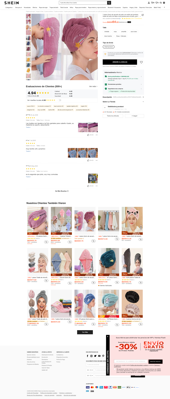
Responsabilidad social (33, 357)
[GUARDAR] (141, 62)
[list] (101, 355)
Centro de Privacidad (32, 393)
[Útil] (88, 135)
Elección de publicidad (70, 395)
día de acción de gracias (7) (65, 110)
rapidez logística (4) (72, 106)
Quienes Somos (31, 355)
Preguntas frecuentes (62, 357)
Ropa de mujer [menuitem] (43, 7)
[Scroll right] (164, 7)
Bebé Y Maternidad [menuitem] (159, 7)
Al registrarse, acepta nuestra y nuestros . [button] (137, 366)
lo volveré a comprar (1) (44, 106)
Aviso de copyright (49, 395)
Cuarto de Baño (48, 11)
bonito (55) (51, 110)
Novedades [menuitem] (27, 7)
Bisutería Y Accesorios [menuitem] (114, 7)
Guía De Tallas (46, 368)
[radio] (107, 31)
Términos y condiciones (65, 393)
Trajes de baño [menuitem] (54, 7)
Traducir (28, 127)
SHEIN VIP (45, 370)
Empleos (29, 359)
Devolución (45, 357)
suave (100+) (31, 106)
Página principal (30, 11)
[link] (152, 2)
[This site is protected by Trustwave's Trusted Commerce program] (87, 391)
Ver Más (85, 332)
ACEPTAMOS (89, 384)
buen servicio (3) (58, 106)
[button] (160, 3)
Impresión (59, 395)
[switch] (59, 100)
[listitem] (37, 226)
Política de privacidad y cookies (48, 393)
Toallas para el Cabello (70, 11)
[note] (37, 233)
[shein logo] (11, 3)
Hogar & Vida (39, 11)
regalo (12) (84, 106)
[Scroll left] (162, 7)
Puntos (58, 362)
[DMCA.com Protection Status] (92, 391)
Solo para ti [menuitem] (18, 7)
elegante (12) (30, 110)
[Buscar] (109, 3)
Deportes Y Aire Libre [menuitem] (145, 7)
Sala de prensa (31, 362)
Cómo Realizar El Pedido (46, 362)
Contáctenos (59, 355)
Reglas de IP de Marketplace (34, 395)
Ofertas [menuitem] (35, 7)
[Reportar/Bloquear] (96, 135)
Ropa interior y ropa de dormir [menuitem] (97, 7)
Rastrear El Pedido (47, 365)
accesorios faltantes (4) (82, 110)
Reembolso (45, 359)
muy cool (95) (41, 110)
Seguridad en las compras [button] (115, 88)
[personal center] (149, 3)
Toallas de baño (58, 11)
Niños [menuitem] (71, 7)
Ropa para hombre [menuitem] (80, 7)
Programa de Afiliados (33, 364)
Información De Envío (47, 355)
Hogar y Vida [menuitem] (133, 7)
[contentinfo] (115, 387)
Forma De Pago (60, 359)
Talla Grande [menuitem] (64, 7)
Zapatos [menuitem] (125, 7)
